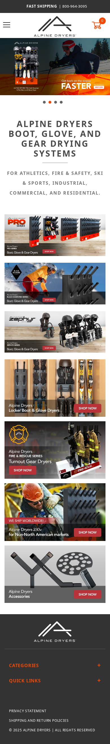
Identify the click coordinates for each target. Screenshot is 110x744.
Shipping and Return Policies (39, 720)
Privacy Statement (28, 711)
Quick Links (25, 681)
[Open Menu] (7, 25)
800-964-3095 (74, 6)
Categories (24, 665)
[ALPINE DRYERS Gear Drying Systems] (55, 26)
